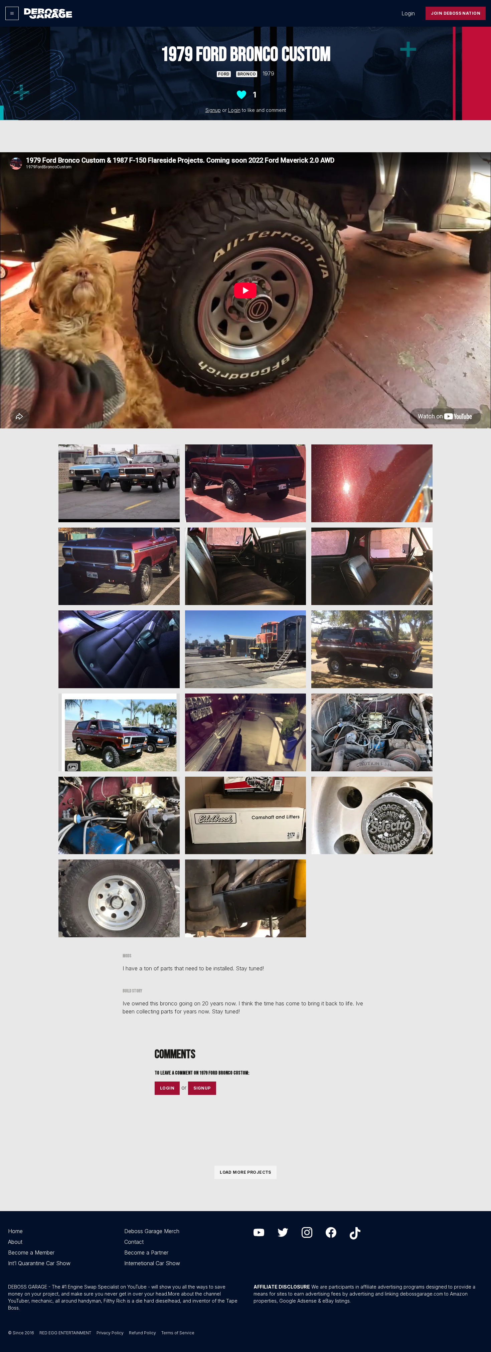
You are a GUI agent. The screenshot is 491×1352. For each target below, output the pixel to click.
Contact (134, 1241)
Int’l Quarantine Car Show (39, 1263)
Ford (223, 73)
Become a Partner (146, 1252)
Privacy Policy (110, 1332)
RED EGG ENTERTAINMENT (65, 1332)
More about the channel (194, 1294)
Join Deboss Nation (455, 13)
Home (15, 1231)
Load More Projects (245, 1172)
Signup (213, 110)
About (15, 1241)
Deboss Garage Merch (151, 1231)
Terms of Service (177, 1332)
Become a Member (31, 1252)
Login (408, 13)
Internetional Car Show (152, 1263)
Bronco (246, 73)
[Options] (12, 13)
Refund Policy (142, 1332)
